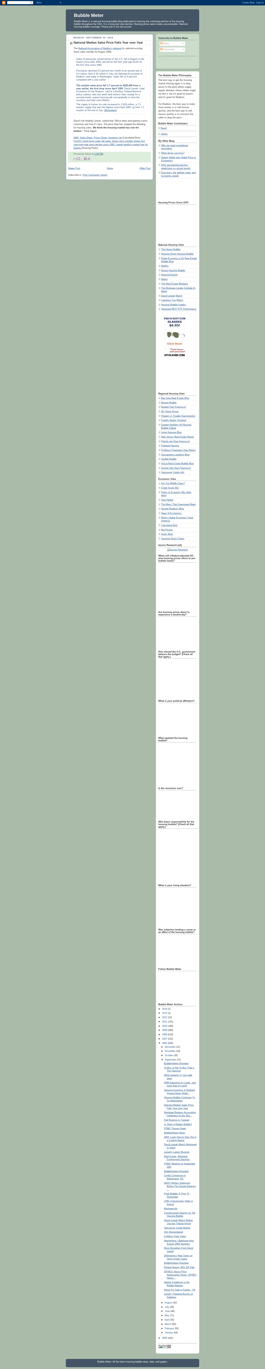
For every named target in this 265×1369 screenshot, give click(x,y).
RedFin (165, 266)
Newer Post (74, 168)
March (168, 1324)
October (169, 1055)
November (170, 1051)
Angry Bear (167, 534)
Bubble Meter (88, 15)
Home (110, 168)
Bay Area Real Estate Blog (175, 398)
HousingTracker (169, 275)
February (170, 1328)
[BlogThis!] (78, 158)
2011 (165, 1021)
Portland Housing (170, 446)
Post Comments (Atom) (95, 175)
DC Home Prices (170, 411)
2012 (165, 1017)
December (170, 1047)
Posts (165, 43)
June (168, 1311)
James (164, 134)
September (171, 1059)
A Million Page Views (175, 1236)
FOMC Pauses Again (175, 1128)
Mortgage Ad (170, 1208)
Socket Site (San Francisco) (176, 468)
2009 (165, 1030)
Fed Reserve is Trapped (176, 1120)
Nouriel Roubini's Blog (172, 509)
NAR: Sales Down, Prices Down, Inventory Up (98, 138)
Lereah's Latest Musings (176, 1152)
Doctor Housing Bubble (173, 270)
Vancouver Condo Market (177, 1228)
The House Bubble (170, 249)
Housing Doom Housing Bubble (177, 254)
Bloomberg (110, 110)
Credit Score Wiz (170, 488)
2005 (165, 1338)
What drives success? (172, 153)
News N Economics (171, 513)
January (169, 1332)
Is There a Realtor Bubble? (178, 1124)
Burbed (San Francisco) (173, 407)
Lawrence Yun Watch (172, 300)
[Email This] (75, 158)
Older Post (145, 168)
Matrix (164, 279)
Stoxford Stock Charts (172, 538)
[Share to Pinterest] (89, 158)
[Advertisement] (174, 189)
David (164, 128)
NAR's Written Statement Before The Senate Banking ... (180, 1186)
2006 (165, 1043)
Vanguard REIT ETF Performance (178, 309)
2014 (165, 1009)
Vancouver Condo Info (172, 472)
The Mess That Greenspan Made (178, 504)
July (167, 1307)
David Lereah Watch (171, 296)
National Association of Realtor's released (100, 48)
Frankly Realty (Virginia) (173, 420)
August (169, 1302)
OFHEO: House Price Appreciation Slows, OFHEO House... (180, 1274)
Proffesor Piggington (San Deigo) (178, 450)
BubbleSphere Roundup (176, 1063)
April (167, 1320)
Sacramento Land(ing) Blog (175, 455)
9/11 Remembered (173, 1232)
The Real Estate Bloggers (174, 284)
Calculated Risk (169, 525)
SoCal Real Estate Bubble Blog (177, 463)
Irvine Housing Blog (171, 432)
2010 (165, 1026)
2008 (165, 1034)
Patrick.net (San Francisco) (175, 441)
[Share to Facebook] (85, 158)
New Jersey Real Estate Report (177, 437)
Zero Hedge (167, 500)
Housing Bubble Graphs (173, 304)
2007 (165, 1039)
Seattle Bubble (168, 459)
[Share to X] (82, 158)
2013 (165, 1013)
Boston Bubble (168, 402)
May (167, 1315)
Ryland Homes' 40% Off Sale (179, 1267)
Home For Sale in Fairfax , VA (179, 1290)
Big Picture (167, 530)
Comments (168, 49)
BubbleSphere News (174, 1133)
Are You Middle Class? (173, 483)
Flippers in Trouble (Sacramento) (178, 416)
